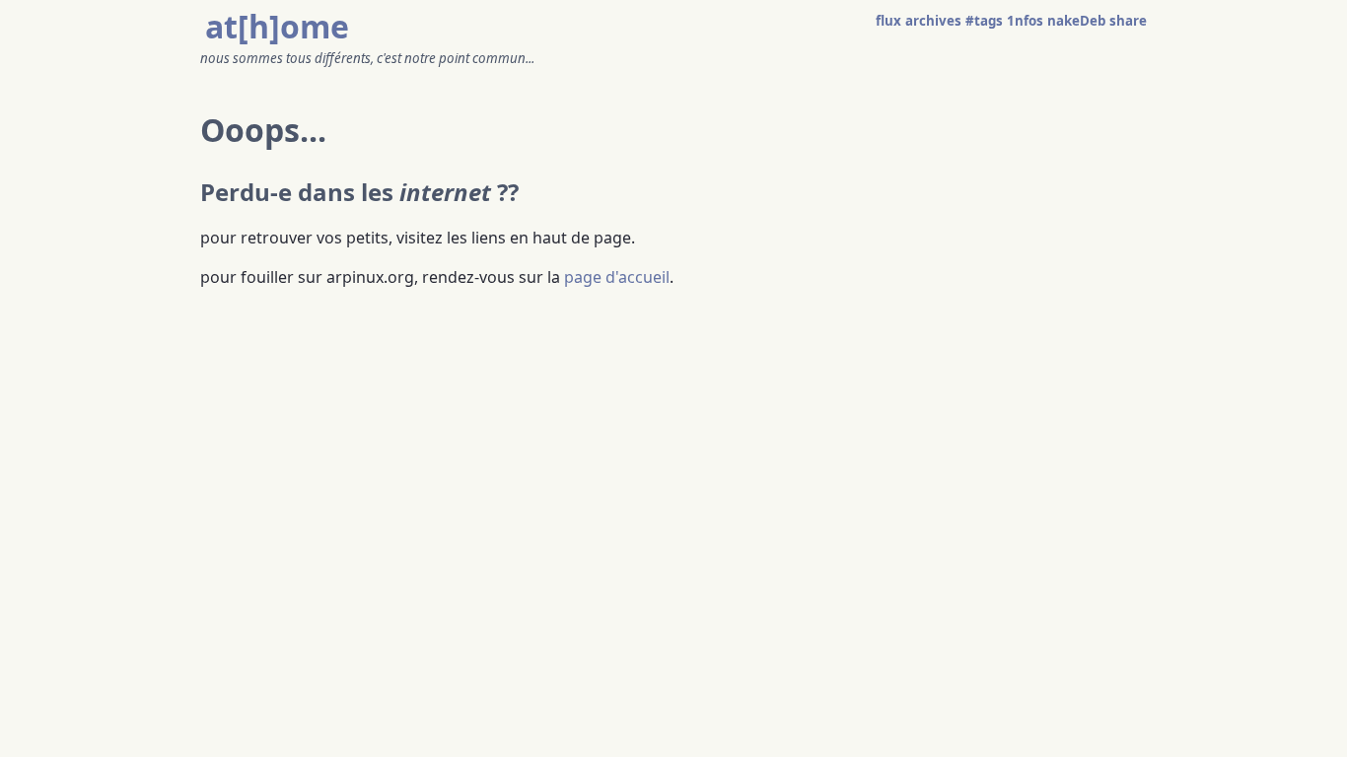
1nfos (1025, 21)
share (1128, 21)
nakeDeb (1076, 21)
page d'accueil (617, 277)
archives (933, 21)
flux (888, 21)
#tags (984, 21)
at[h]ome (277, 26)
